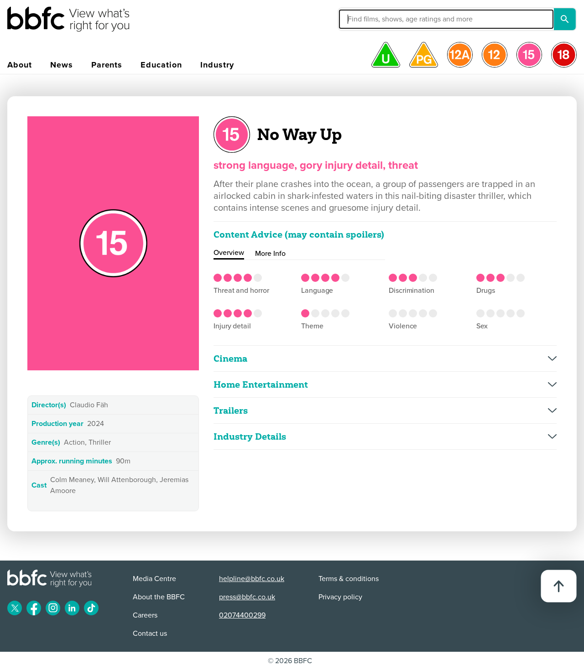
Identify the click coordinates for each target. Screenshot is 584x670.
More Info (270, 253)
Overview (229, 252)
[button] (377, 19)
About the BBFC (159, 597)
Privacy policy (340, 597)
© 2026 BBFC (290, 661)
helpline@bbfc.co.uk (251, 578)
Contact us (150, 633)
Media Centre (154, 578)
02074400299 (242, 615)
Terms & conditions (348, 578)
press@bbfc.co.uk (247, 597)
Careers (145, 615)
